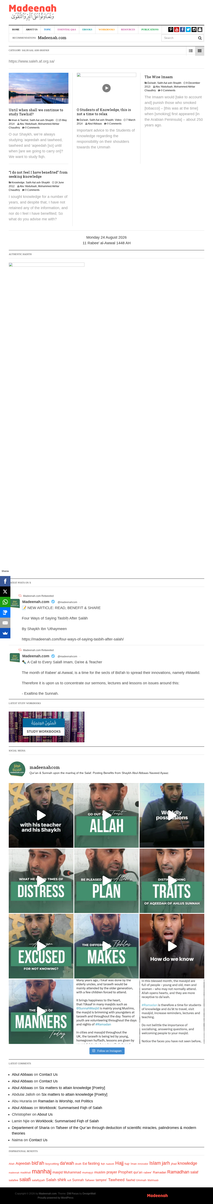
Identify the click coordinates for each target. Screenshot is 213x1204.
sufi (69, 1180)
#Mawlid (192, 673)
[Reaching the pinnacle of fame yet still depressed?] (172, 815)
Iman (134, 1163)
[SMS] (5, 612)
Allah (12, 1163)
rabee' (148, 1172)
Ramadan (159, 1172)
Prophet (125, 1172)
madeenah (14, 1172)
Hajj (119, 1163)
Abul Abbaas (95, 123)
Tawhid (130, 1180)
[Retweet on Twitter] (20, 595)
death (78, 1163)
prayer (111, 1172)
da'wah (67, 1163)
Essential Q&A (67, 29)
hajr (127, 1163)
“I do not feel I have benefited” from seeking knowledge (38, 174)
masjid (57, 1172)
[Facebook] (5, 581)
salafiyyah (38, 1180)
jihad (174, 1163)
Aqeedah (23, 1163)
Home (15, 29)
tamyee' (101, 1180)
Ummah (141, 1180)
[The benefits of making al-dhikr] (41, 881)
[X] (5, 591)
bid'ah (38, 1163)
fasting (94, 1163)
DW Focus (73, 1193)
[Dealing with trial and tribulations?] (106, 881)
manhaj (41, 1171)
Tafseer (90, 1180)
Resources (128, 29)
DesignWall (89, 1193)
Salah (51, 1180)
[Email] (5, 623)
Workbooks (107, 29)
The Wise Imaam (159, 77)
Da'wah (84, 119)
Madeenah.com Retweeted (38, 596)
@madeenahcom (67, 602)
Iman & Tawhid (20, 120)
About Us (31, 29)
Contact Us (48, 1074)
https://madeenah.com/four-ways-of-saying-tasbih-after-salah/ (73, 639)
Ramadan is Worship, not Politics (65, 1101)
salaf (194, 1172)
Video (118, 119)
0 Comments (32, 127)
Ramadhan (178, 1171)
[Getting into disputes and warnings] (41, 815)
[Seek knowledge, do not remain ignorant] (41, 946)
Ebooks (87, 29)
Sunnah (78, 1180)
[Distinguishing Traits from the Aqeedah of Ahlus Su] (172, 881)
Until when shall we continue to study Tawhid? (36, 112)
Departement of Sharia (31, 1128)
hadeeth (110, 1164)
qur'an (137, 1172)
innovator (143, 1163)
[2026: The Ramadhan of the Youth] (106, 1011)
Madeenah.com (35, 602)
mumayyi (87, 1172)
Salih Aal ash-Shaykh (42, 120)
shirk (61, 1179)
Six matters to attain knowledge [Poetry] (72, 1088)
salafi (25, 1179)
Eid (85, 1163)
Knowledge (18, 182)
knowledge (187, 1163)
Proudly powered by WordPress (55, 1197)
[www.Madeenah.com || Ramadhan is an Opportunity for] (172, 1011)
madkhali (25, 1172)
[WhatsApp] (5, 602)
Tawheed (116, 1180)
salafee (13, 1180)
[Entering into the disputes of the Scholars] (41, 1011)
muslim (99, 1172)
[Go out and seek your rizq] (106, 815)
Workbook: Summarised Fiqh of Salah (70, 1108)
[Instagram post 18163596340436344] (172, 946)
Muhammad (72, 1172)
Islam (155, 1163)
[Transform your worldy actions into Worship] (106, 946)
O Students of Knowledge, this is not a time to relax (104, 111)
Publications (150, 29)
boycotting (52, 1163)
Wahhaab (153, 1180)
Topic (47, 29)
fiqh (103, 1163)
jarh (166, 1163)
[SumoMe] (5, 633)
